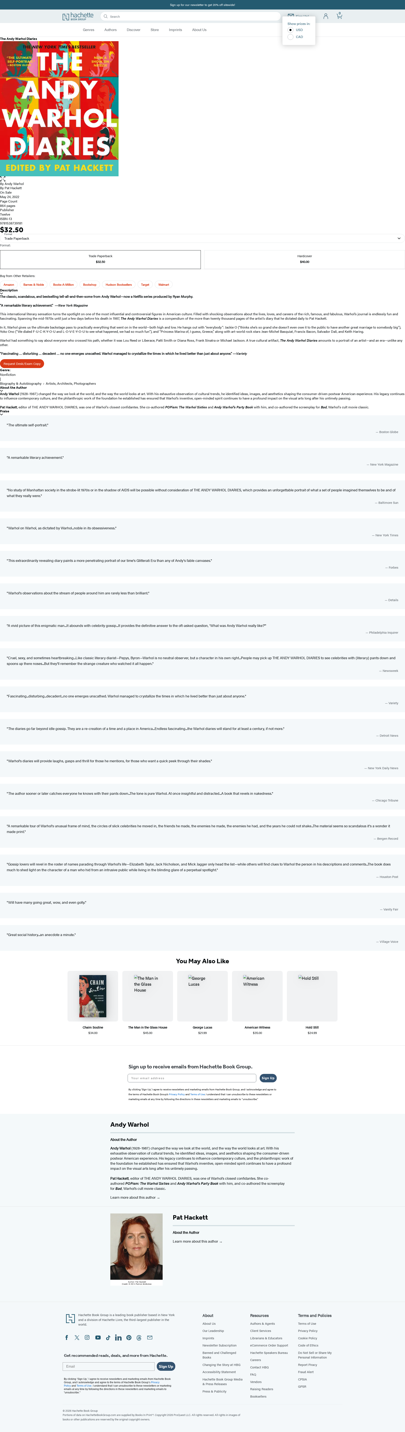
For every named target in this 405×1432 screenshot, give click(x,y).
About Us (199, 29)
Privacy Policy (307, 1330)
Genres (88, 29)
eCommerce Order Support (269, 1345)
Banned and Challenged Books (219, 1355)
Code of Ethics (308, 1345)
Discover (133, 29)
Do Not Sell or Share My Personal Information (315, 1355)
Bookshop (89, 284)
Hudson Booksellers (119, 284)
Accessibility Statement (219, 1372)
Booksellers (258, 1396)
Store (155, 29)
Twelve (5, 214)
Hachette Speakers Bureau (269, 1352)
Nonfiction (8, 374)
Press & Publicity (214, 1391)
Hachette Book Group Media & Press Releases (222, 1381)
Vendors (256, 1381)
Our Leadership (213, 1330)
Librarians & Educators (266, 1338)
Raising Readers (261, 1389)
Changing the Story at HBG (221, 1364)
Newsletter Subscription (219, 1345)
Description (9, 290)
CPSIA (302, 1379)
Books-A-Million (63, 284)
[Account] (326, 16)
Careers (255, 1359)
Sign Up (268, 1078)
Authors (110, 29)
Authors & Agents (262, 1323)
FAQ (253, 1374)
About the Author (13, 388)
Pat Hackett (190, 1217)
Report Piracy (307, 1364)
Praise (4, 411)
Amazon (9, 284)
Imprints (175, 29)
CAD (299, 36)
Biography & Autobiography (21, 383)
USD (299, 29)
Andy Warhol (14, 183)
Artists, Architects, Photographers (71, 383)
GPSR (302, 1386)
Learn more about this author (133, 1197)
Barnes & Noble (33, 284)
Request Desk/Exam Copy (22, 363)
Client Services (260, 1330)
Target (145, 284)
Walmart (163, 284)
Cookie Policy (307, 1338)
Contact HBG (259, 1367)
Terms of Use (307, 1323)
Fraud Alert (306, 1372)
